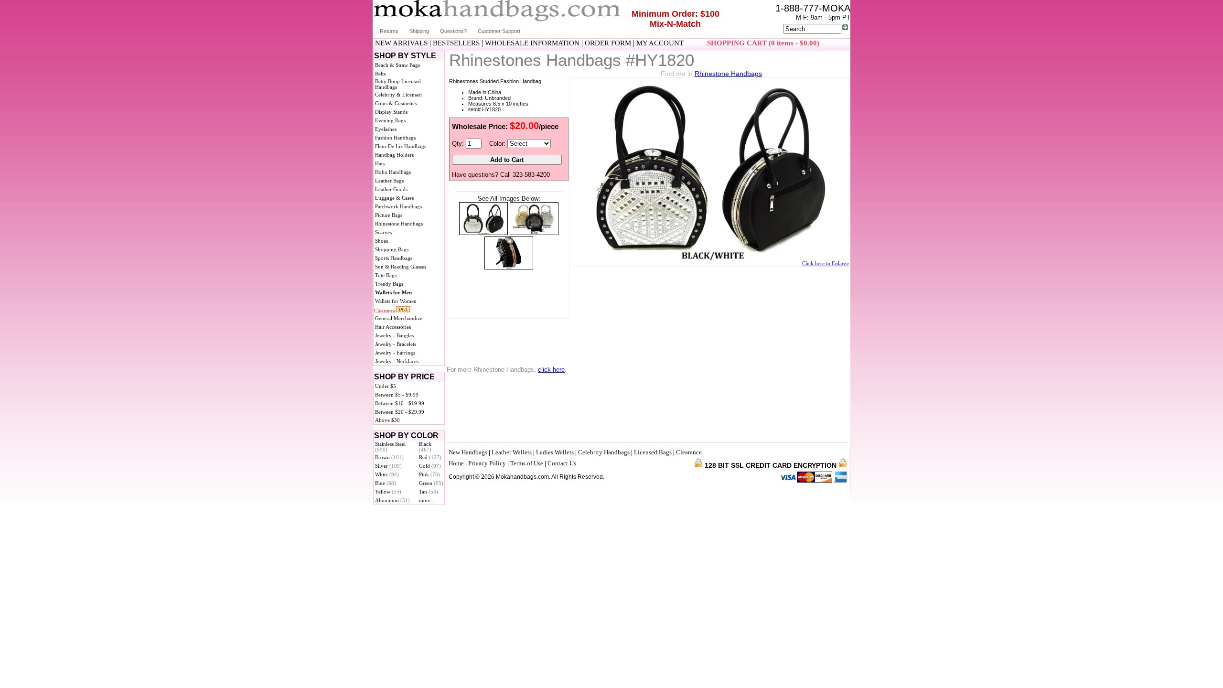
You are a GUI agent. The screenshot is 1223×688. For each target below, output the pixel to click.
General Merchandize (398, 318)
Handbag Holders (394, 155)
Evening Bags (390, 120)
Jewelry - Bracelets (395, 344)
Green (431, 483)
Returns (389, 31)
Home (456, 463)
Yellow (388, 491)
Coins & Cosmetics (396, 103)
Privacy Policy (487, 463)
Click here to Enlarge (825, 263)
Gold (430, 466)
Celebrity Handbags (604, 452)
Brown (389, 457)
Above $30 (387, 420)
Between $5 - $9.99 (396, 395)
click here (551, 369)
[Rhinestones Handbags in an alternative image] (534, 232)
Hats (380, 163)
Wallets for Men (393, 292)
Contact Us (561, 463)
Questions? (453, 31)
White (387, 474)
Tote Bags (386, 275)
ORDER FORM (608, 43)
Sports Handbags (393, 258)
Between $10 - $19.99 (399, 403)
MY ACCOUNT (660, 43)
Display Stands (391, 112)
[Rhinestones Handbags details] (508, 267)
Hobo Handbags (393, 172)
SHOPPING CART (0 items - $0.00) (763, 43)
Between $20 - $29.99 (399, 412)
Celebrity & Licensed (398, 94)
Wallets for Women (396, 301)
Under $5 (385, 386)
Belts (380, 73)
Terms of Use (526, 463)
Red (430, 457)
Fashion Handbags (395, 137)
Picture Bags (388, 215)
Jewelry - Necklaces (396, 361)
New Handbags (468, 452)
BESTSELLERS (456, 43)
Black (425, 446)
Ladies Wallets (555, 452)
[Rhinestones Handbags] (483, 232)
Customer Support (499, 31)
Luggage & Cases (394, 198)
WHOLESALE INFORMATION (532, 43)
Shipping (419, 31)
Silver (388, 466)
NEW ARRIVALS (401, 43)
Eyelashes (386, 129)
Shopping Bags (391, 249)
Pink (429, 474)
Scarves (383, 232)
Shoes (381, 241)
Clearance (385, 310)
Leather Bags (389, 180)
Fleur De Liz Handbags (400, 146)
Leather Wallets (512, 452)
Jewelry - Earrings (395, 352)
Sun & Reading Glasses (400, 266)
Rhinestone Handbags (399, 223)
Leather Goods (391, 189)
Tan (428, 491)
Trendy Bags (389, 284)
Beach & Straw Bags (397, 65)
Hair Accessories (393, 327)
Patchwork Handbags (398, 206)
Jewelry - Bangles (394, 335)
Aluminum (392, 500)
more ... (427, 500)
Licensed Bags (653, 452)
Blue (385, 483)
